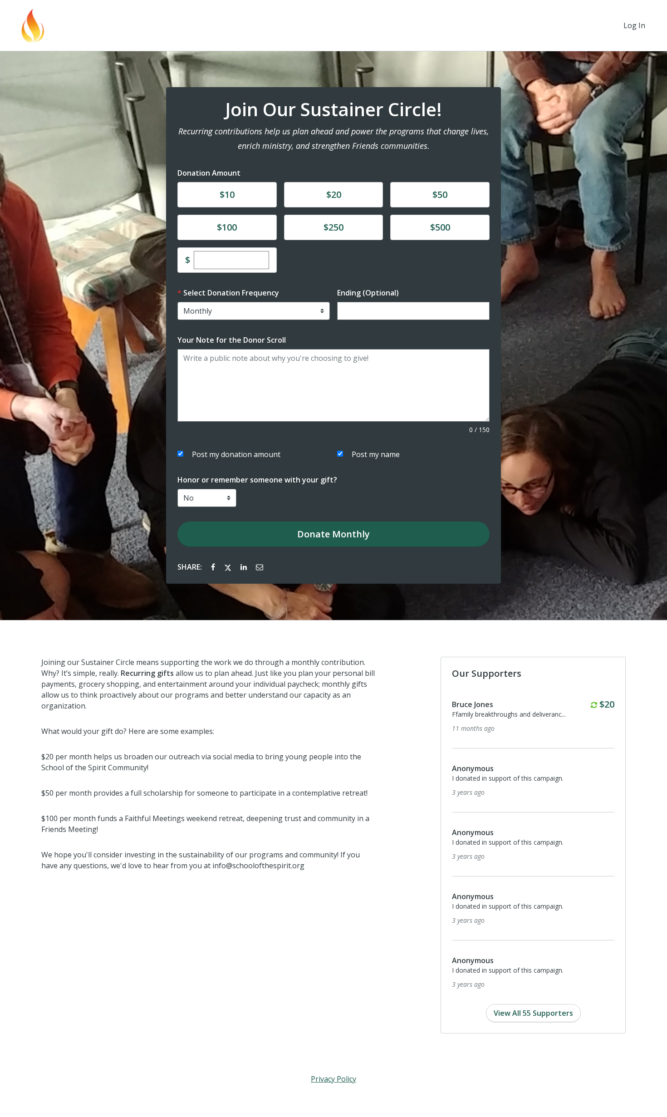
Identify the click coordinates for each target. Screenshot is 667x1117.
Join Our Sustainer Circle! (333, 109)
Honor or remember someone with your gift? (257, 480)
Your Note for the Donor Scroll (231, 340)
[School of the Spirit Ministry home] (33, 25)
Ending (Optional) (368, 293)
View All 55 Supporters (533, 1013)
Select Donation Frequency (231, 293)
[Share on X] (228, 567)
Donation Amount (208, 173)
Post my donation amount (236, 454)
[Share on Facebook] (214, 567)
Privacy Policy (333, 1079)
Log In (634, 25)
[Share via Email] (259, 567)
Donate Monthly (333, 534)
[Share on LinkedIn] (244, 567)
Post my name (376, 454)
